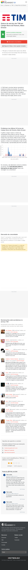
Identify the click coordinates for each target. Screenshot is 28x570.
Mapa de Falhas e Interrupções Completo (15, 46)
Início (2, 5)
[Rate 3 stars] (14, 463)
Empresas (7, 5)
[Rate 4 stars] (16, 463)
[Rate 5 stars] (19, 463)
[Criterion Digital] (14, 558)
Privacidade (4, 542)
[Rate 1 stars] (9, 463)
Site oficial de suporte (9, 452)
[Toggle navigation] (26, 2)
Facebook (17, 540)
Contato (3, 545)
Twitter (16, 537)
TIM (12, 5)
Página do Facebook (9, 450)
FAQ (2, 540)
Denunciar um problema (14, 41)
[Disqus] (14, 269)
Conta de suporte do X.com (10, 448)
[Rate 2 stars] (11, 463)
